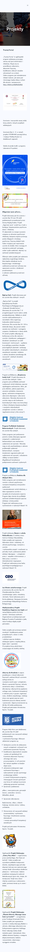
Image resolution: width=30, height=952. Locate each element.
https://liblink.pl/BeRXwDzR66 (13, 85)
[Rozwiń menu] (28, 5)
